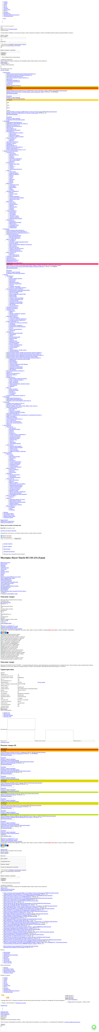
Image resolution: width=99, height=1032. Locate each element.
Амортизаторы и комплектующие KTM (19, 290)
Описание (3, 580)
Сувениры (12, 507)
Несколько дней (7, 716)
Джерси (12, 139)
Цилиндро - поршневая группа (17, 287)
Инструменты (13, 408)
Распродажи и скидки (8, 514)
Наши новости (4, 520)
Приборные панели (14, 342)
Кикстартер (12, 279)
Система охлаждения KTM (16, 299)
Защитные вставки (14, 135)
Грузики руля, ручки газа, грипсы (18, 322)
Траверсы (11, 386)
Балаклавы (12, 221)
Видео (2, 589)
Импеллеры (12, 472)
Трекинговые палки (14, 199)
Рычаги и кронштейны (15, 329)
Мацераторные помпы (15, 500)
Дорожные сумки (14, 215)
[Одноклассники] (3, 633)
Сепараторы (12, 476)
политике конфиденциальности (72, 1022)
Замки (11, 335)
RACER (3, 618)
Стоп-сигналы (13, 347)
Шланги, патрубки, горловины (17, 491)
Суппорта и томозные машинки (18, 318)
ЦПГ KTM (12, 304)
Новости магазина (6, 535)
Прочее (11, 285)
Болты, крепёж (13, 389)
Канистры (12, 409)
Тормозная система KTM (16, 303)
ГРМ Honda (12, 360)
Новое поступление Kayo (7, 522)
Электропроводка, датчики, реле (17, 350)
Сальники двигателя (14, 286)
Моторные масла (14, 247)
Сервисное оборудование (16, 447)
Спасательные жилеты (15, 169)
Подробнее (9, 96)
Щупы (11, 200)
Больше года (6, 712)
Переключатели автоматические (17, 502)
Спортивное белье (14, 225)
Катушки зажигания (14, 337)
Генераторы (12, 334)
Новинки (5, 512)
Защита (11, 205)
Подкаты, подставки (14, 411)
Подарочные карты (8, 16)
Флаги (11, 508)
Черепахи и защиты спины (16, 136)
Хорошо (3, 1024)
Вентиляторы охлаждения (16, 333)
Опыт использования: (6, 710)
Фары (11, 348)
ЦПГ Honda (12, 369)
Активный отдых (14, 184)
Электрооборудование (15, 443)
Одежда (12, 166)
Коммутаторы (13, 338)
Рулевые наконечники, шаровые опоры (19, 383)
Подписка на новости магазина (8, 530)
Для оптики (12, 213)
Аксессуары (12, 153)
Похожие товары (5, 586)
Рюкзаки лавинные (14, 196)
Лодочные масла (13, 243)
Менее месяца (6, 714)
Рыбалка (11, 189)
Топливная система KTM (16, 301)
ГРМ (11, 277)
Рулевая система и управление (17, 434)
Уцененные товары (8, 517)
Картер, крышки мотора (15, 278)
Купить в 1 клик (10, 97)
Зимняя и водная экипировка (10, 954)
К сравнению (12, 759)
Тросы (11, 441)
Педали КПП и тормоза (15, 325)
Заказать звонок (13, 29)
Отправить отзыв (5, 742)
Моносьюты (12, 223)
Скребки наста (13, 448)
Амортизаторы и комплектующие (18, 378)
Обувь (11, 156)
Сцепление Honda (14, 365)
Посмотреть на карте (21, 1002)
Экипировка (6, 953)
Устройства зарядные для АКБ (17, 412)
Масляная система (14, 282)
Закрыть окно (4, 62)
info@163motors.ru (72, 999)
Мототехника (6, 952)
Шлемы (12, 161)
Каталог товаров (5, 70)
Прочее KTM (13, 296)
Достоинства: (4, 729)
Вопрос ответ (6, 9)
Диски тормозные (14, 317)
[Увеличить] (14, 591)
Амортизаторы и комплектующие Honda (19, 359)
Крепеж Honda (13, 361)
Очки (10, 178)
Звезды (11, 253)
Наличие (3, 587)
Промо (11, 180)
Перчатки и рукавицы (15, 158)
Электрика (12, 442)
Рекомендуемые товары (9, 516)
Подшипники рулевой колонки (17, 326)
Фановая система (13, 490)
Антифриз (12, 240)
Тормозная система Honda (16, 368)
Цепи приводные (14, 254)
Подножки (12, 392)
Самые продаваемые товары (8, 889)
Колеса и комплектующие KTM (17, 294)
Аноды (11, 455)
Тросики (12, 330)
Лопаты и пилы (13, 193)
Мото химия (13, 245)
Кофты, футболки (14, 174)
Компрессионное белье (15, 222)
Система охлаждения (15, 435)
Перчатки (12, 179)
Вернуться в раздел (5, 576)
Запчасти (12, 470)
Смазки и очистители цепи (16, 248)
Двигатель (12, 428)
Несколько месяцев (8, 715)
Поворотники (13, 340)
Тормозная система (14, 438)
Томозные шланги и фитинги (17, 320)
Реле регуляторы (13, 343)
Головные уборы (14, 173)
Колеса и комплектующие (16, 379)
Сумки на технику (14, 217)
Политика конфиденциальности (11, 14)
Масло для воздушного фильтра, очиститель (20, 244)
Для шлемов (12, 214)
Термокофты (13, 226)
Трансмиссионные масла (16, 251)
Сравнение (17, 97)
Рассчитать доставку (17, 628)
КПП (11, 312)
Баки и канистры (14, 480)
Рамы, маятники (13, 382)
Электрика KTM (13, 305)
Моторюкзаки (13, 206)
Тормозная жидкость (14, 249)
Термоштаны (13, 227)
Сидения (12, 394)
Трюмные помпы (14, 503)
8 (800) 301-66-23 (5, 29)
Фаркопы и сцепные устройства (17, 451)
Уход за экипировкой (14, 160)
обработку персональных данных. (17, 44)
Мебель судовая (13, 482)
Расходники (6, 956)
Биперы (11, 192)
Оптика (12, 157)
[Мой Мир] (5, 633)
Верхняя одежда (14, 154)
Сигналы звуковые (14, 346)
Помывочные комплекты (16, 485)
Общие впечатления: (40, 740)
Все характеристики (6, 602)
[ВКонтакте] (1, 633)
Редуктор (12, 460)
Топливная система (14, 437)
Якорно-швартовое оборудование (18, 494)
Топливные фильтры (15, 238)
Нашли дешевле (14, 627)
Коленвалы (12, 281)
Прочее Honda (13, 363)
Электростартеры (14, 351)
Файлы (2, 588)
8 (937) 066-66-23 (69, 996)
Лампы (11, 339)
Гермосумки (12, 186)
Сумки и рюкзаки (14, 450)
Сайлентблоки (13, 385)
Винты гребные (14, 469)
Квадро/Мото (12, 187)
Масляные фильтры (14, 236)
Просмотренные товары (6, 890)
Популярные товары (8, 513)
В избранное (9, 98)
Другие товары (41, 682)
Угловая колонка (13, 465)
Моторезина (6, 958)
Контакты (5, 12)
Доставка (5, 8)
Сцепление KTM (14, 300)
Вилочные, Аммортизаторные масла (18, 241)
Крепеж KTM (13, 295)
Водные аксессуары (14, 163)
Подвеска (12, 433)
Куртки (11, 175)
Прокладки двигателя (15, 283)
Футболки (12, 509)
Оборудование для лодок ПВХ (17, 483)
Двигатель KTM (13, 292)
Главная (5, 1)
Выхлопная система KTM (16, 291)
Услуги (5, 5)
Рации (11, 195)
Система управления (15, 463)
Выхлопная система (14, 429)
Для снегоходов (7, 961)
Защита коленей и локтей (16, 132)
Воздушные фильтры (15, 235)
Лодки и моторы (7, 962)
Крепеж (11, 459)
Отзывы (5, 3)
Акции (5, 4)
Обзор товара (4, 578)
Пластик (12, 391)
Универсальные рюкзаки (15, 218)
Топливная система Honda (16, 366)
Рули (11, 327)
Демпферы (12, 324)
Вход (4, 18)
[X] (7, 633)
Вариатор (12, 311)
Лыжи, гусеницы (13, 381)
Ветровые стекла (14, 390)
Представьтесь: (77, 740)
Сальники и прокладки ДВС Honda (18, 364)
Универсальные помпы (15, 504)
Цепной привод (13, 314)
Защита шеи (12, 134)
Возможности (6, 13)
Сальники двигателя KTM (16, 298)
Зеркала (11, 430)
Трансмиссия (13, 439)
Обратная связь (4, 1011)
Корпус (11, 431)
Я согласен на (14, 44)
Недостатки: (4, 740)
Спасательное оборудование (16, 197)
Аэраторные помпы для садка (17, 499)
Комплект (3, 579)
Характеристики (5, 582)
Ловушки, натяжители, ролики (17, 313)
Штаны (11, 140)
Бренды (5, 7)
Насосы (11, 496)
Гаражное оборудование (15, 446)
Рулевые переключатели (15, 344)
